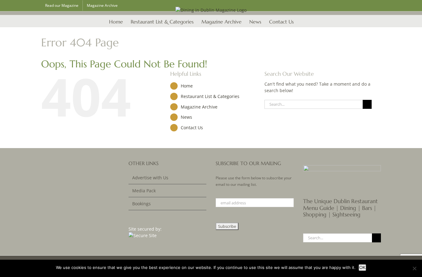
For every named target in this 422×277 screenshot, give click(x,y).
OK (362, 267)
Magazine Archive (199, 107)
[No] (414, 268)
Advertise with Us (150, 178)
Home (187, 86)
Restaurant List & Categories (210, 96)
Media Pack (144, 191)
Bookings (141, 204)
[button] (303, 21)
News (186, 117)
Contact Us (192, 127)
